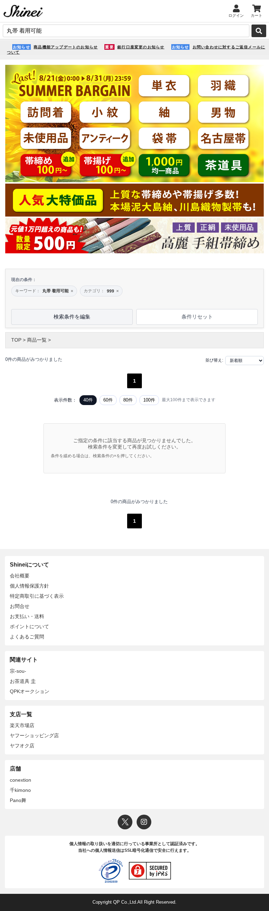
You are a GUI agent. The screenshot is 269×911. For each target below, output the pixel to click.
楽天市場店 (22, 725)
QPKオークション (29, 691)
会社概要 (19, 575)
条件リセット (197, 317)
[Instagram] (144, 822)
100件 (149, 400)
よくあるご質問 (27, 636)
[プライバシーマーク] (110, 870)
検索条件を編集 (72, 317)
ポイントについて (29, 626)
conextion (20, 780)
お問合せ (19, 606)
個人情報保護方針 (29, 586)
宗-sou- (18, 671)
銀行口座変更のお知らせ (140, 47)
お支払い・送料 (27, 616)
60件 (108, 400)
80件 (128, 400)
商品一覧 (37, 340)
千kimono (20, 790)
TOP (16, 340)
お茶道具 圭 (23, 681)
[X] (125, 822)
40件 (88, 400)
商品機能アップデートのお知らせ (66, 47)
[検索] (258, 31)
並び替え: (214, 360)
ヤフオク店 (22, 745)
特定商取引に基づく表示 (37, 596)
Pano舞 (18, 800)
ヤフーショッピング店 (34, 735)
